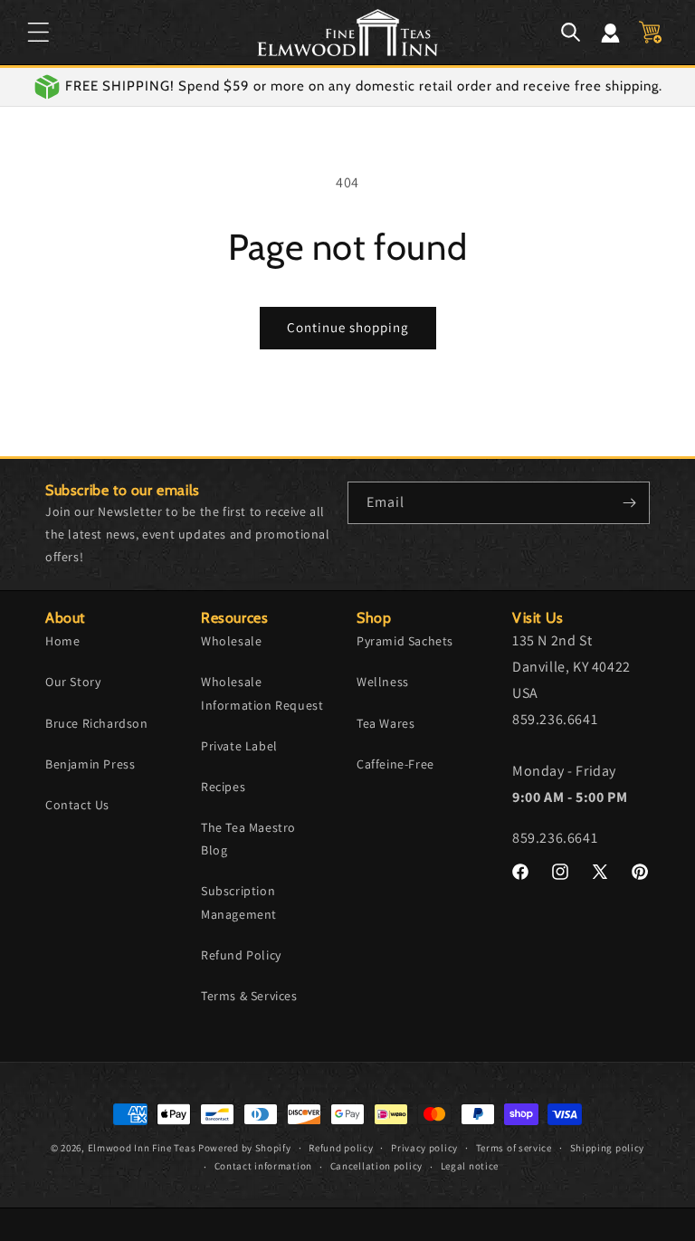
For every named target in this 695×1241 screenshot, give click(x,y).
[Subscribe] (629, 503)
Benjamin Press (90, 764)
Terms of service (514, 1147)
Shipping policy (607, 1147)
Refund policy (341, 1147)
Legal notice (470, 1166)
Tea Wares (385, 723)
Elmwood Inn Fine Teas (142, 1147)
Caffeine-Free (395, 764)
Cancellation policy (376, 1166)
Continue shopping (348, 327)
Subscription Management (239, 902)
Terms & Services (249, 996)
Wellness (383, 681)
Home (62, 641)
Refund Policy (241, 955)
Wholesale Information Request (262, 692)
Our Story (72, 681)
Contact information (263, 1166)
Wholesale (231, 641)
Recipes (223, 786)
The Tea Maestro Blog (248, 838)
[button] (38, 33)
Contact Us (77, 805)
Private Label (239, 746)
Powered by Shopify (244, 1147)
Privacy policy (424, 1147)
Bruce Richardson (96, 723)
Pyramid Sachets (405, 641)
